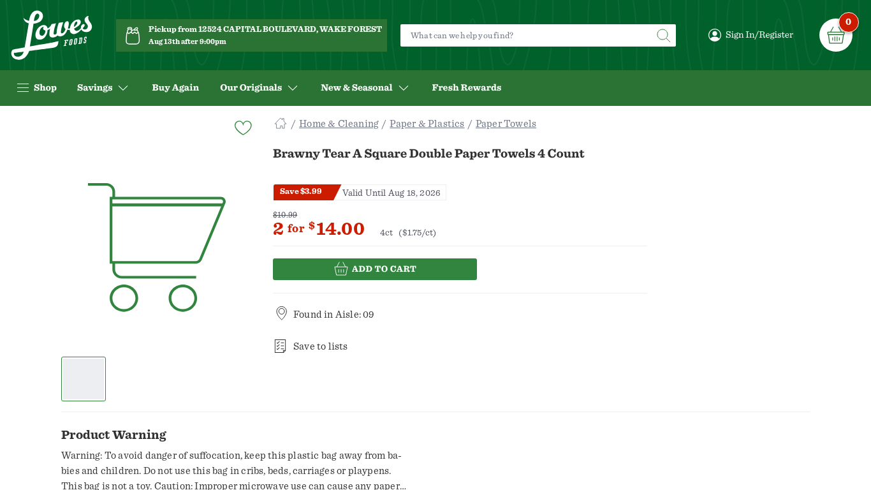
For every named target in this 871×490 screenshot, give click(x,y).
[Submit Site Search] (663, 35)
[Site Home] (280, 124)
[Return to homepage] (51, 35)
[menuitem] (175, 88)
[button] (83, 379)
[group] (157, 248)
